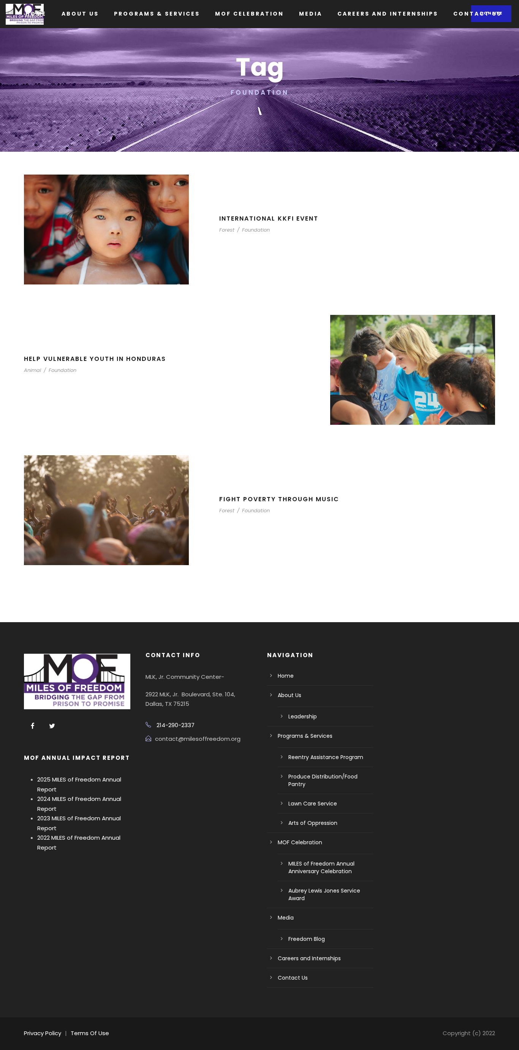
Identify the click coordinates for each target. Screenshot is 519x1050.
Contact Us (477, 13)
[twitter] (52, 726)
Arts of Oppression (312, 823)
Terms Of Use (90, 1033)
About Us (80, 13)
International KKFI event (268, 218)
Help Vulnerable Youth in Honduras (95, 358)
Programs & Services (157, 13)
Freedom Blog (306, 939)
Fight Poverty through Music (279, 499)
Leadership (302, 716)
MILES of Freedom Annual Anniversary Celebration (321, 867)
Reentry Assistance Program (325, 757)
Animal (32, 370)
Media (310, 13)
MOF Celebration (249, 13)
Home (35, 13)
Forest (226, 230)
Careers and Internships (387, 13)
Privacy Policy (42, 1033)
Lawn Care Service (312, 803)
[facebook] (33, 726)
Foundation (256, 230)
